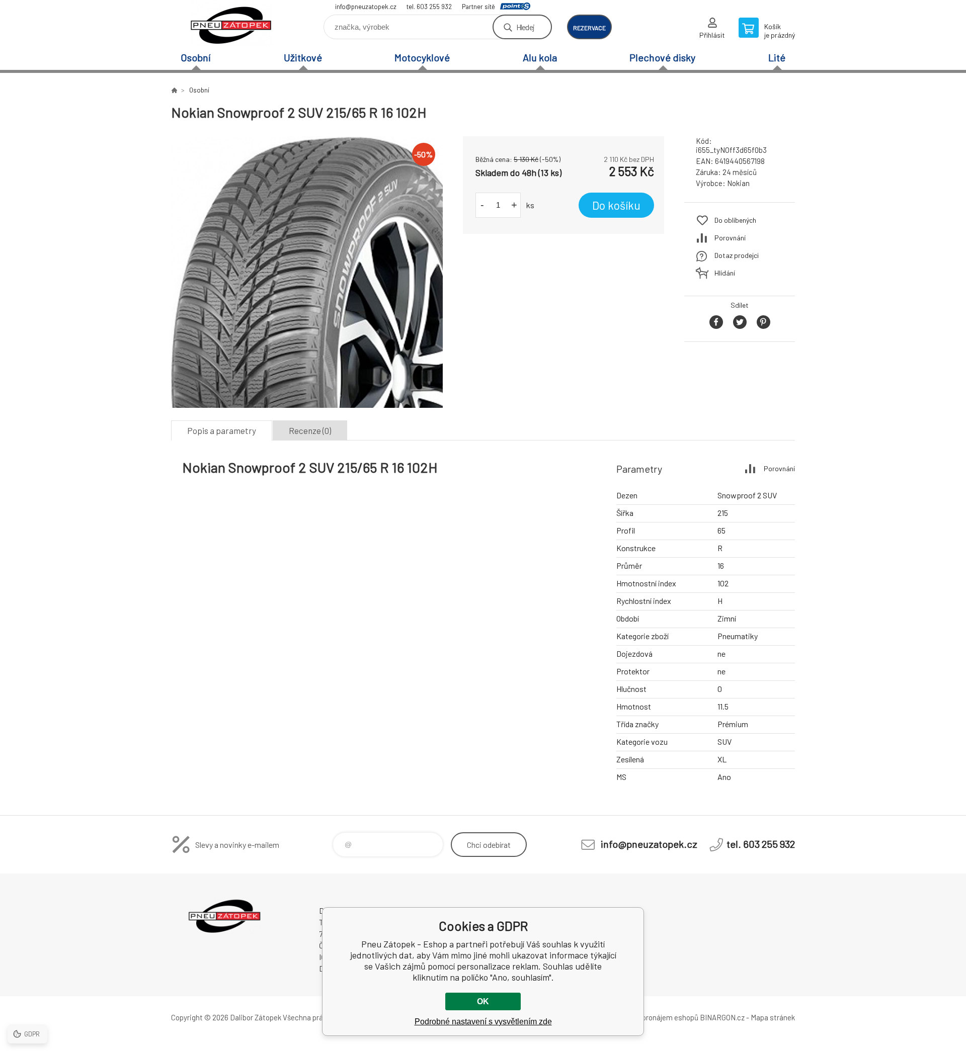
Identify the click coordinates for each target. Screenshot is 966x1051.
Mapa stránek (773, 1017)
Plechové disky (662, 57)
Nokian (738, 183)
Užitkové (303, 57)
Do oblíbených (735, 220)
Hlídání (724, 273)
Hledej (525, 27)
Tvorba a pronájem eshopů (655, 1017)
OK (483, 1001)
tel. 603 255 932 (429, 7)
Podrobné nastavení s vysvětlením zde (483, 1021)
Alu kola (540, 57)
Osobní (196, 57)
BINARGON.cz (722, 1017)
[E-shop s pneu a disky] (174, 90)
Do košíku (616, 205)
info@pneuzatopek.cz (365, 7)
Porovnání (730, 237)
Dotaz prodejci (736, 255)
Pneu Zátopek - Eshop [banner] (231, 23)
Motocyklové (422, 57)
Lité (776, 57)
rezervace (589, 27)
